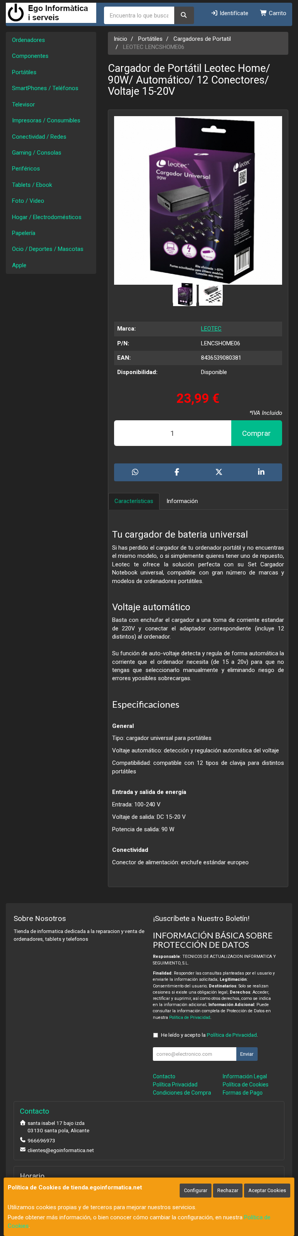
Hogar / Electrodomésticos (46, 217)
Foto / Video (28, 200)
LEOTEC (211, 328)
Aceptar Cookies (267, 1190)
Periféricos (26, 168)
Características (133, 501)
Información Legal (245, 1076)
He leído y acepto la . (209, 1035)
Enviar (246, 1054)
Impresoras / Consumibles (46, 120)
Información (182, 501)
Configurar (195, 1190)
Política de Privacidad (189, 1017)
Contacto (164, 1076)
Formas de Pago (243, 1093)
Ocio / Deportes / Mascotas (47, 248)
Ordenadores (28, 40)
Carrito (276, 13)
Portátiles (24, 72)
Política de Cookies (246, 1084)
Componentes (30, 55)
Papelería (23, 233)
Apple (19, 265)
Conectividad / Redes (39, 136)
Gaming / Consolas (36, 152)
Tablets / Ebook (32, 184)
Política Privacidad (175, 1084)
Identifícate (233, 13)
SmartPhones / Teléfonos (45, 88)
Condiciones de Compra (182, 1093)
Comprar (256, 433)
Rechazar (227, 1190)
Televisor (23, 104)
